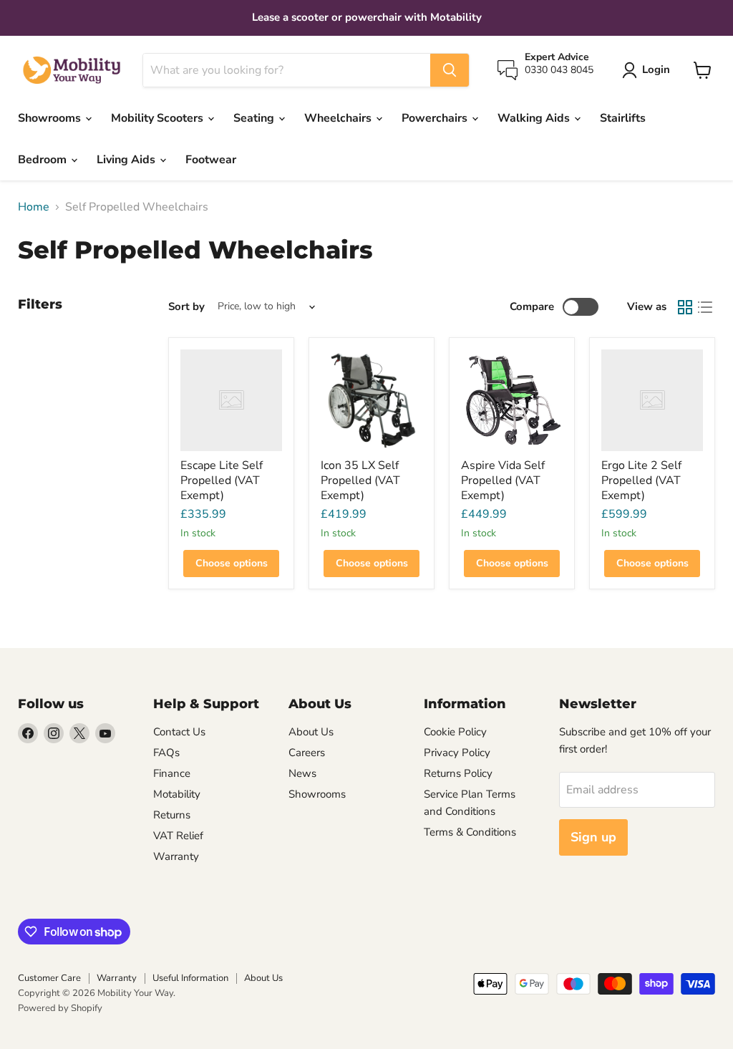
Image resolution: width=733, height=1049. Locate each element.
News (302, 773)
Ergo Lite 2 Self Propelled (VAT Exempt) (641, 480)
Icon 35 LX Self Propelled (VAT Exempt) (360, 480)
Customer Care (49, 978)
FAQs (166, 752)
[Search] (449, 70)
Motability (176, 794)
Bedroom (43, 160)
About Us (311, 732)
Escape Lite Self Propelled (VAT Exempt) (221, 480)
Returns (171, 815)
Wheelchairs (339, 118)
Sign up (593, 837)
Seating (255, 118)
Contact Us (179, 732)
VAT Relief (178, 835)
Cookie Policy (455, 732)
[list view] (705, 307)
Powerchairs (436, 118)
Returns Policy (458, 773)
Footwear (210, 160)
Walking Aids (535, 118)
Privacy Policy (457, 752)
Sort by (186, 307)
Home (33, 206)
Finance (171, 773)
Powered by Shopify (60, 1008)
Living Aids (127, 160)
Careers (306, 752)
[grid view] (685, 307)
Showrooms (51, 118)
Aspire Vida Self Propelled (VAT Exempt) (503, 480)
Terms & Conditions (470, 832)
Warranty (176, 856)
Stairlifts (623, 118)
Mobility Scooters (158, 118)
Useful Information (190, 978)
